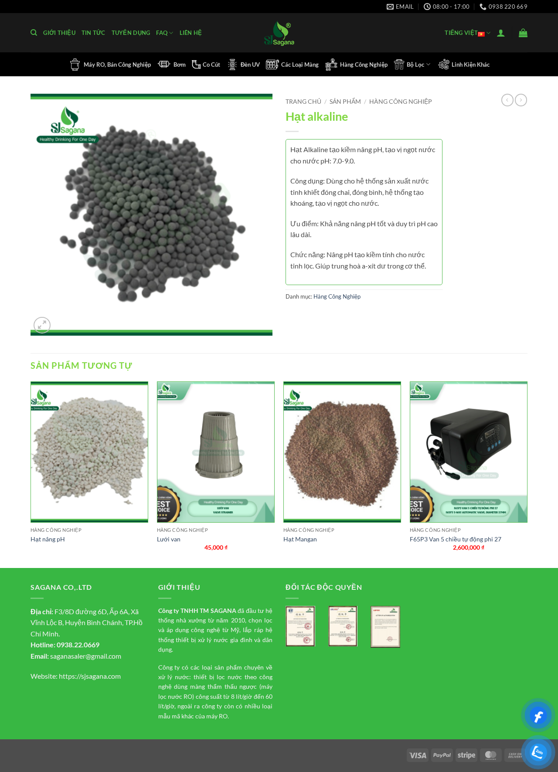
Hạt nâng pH (48, 539)
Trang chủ (303, 101)
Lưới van (168, 539)
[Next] (527, 474)
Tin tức (93, 32)
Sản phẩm (345, 101)
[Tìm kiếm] (34, 32)
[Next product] (507, 100)
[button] (501, 32)
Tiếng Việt (461, 32)
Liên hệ (191, 32)
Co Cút (211, 64)
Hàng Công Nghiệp (364, 64)
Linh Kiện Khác (471, 64)
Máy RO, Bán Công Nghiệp (117, 64)
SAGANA (223, 610)
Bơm (180, 64)
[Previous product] (521, 100)
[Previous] (30, 474)
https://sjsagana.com (90, 676)
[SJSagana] (279, 33)
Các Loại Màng (300, 64)
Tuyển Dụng (131, 32)
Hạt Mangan (300, 539)
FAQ (161, 32)
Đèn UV (250, 64)
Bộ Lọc (415, 64)
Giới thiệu (59, 32)
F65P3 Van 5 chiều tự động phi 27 (455, 539)
